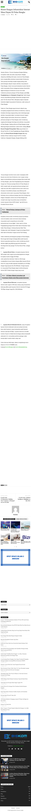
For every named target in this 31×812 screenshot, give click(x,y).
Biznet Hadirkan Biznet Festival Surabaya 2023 (5, 530)
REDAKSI (13, 808)
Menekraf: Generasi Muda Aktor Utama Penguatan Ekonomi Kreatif (13, 664)
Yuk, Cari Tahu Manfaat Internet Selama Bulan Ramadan (15, 542)
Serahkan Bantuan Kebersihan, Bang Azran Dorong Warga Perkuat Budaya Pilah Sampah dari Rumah (15, 631)
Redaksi (3, 14)
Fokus (2, 800)
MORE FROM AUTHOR (21, 519)
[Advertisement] (15, 32)
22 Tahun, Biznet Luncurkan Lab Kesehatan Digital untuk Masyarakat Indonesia (15, 530)
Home (2, 5)
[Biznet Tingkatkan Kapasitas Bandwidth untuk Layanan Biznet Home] (5, 537)
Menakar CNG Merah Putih (6, 704)
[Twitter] (12, 749)
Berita (5, 5)
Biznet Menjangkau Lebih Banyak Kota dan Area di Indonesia (25, 542)
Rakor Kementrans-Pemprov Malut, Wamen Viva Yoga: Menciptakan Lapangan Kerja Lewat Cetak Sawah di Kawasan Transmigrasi (15, 669)
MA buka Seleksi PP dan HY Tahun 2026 (8, 695)
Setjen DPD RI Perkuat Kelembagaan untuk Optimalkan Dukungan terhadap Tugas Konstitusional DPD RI (14, 649)
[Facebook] (9, 749)
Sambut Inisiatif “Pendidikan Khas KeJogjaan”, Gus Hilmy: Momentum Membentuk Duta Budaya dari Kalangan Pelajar (13, 654)
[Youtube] (21, 749)
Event (2, 789)
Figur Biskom (3, 798)
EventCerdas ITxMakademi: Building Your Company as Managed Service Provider (8, 500)
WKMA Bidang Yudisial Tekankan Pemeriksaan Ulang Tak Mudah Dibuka (14, 678)
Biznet (5, 485)
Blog (2, 793)
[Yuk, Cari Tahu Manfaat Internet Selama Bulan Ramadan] (15, 537)
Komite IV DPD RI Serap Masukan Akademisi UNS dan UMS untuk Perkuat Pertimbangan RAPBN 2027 (15, 620)
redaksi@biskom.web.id (18, 745)
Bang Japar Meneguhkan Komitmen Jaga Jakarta (9, 639)
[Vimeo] (15, 749)
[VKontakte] (18, 749)
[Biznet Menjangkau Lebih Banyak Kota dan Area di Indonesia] (25, 537)
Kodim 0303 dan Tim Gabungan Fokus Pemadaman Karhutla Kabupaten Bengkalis (14, 687)
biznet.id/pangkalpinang (21, 347)
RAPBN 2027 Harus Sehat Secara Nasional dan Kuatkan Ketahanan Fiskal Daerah (14, 644)
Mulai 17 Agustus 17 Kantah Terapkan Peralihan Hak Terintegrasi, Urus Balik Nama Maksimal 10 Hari (15, 709)
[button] (28, 2)
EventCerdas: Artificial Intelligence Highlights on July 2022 (24, 499)
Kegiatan (2, 796)
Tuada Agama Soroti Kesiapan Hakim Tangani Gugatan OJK (11, 682)
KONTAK (18, 808)
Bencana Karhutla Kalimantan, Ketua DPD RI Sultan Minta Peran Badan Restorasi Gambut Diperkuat (15, 626)
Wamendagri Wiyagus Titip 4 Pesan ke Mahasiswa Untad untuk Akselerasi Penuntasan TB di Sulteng (14, 674)
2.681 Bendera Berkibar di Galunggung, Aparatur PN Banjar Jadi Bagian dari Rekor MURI (14, 700)
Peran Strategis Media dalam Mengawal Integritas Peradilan (11, 635)
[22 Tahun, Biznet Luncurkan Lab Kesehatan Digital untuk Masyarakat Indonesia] (15, 524)
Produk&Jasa (3, 791)
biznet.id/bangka (9, 347)
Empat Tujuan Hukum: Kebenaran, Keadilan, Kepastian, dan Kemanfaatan (14, 691)
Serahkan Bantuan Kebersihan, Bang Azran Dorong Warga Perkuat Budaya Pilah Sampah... (19, 775)
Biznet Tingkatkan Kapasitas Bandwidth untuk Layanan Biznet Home (5, 543)
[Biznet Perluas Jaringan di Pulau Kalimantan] (25, 524)
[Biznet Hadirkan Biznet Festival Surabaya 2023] (5, 524)
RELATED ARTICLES (9, 519)
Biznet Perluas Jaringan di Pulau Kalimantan (25, 530)
